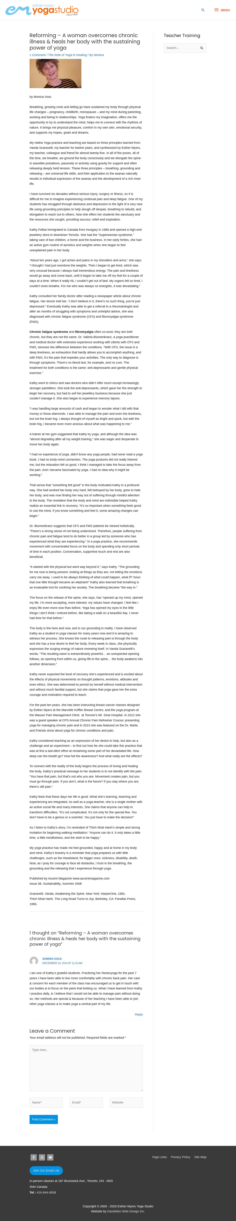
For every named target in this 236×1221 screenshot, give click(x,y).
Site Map (200, 1157)
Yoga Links (159, 1157)
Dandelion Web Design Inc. (126, 1211)
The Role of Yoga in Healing (67, 55)
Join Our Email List (46, 1170)
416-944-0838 (46, 1192)
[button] (203, 10)
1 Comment (38, 55)
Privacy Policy (180, 1157)
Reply (139, 1014)
